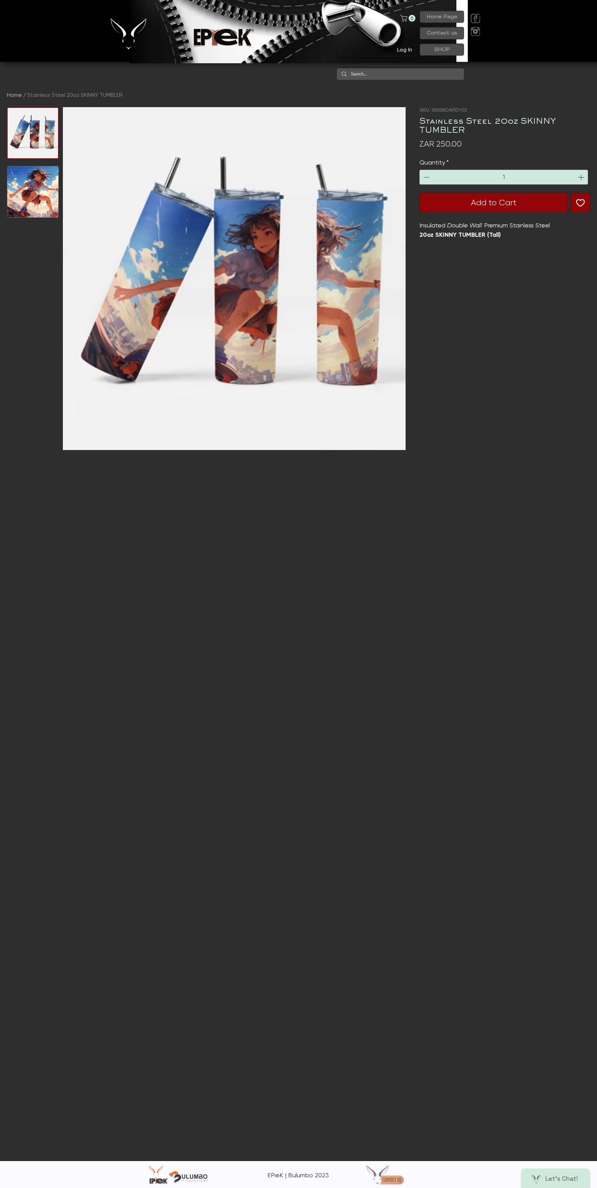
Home (14, 95)
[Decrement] (425, 177)
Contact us (442, 33)
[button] (408, 18)
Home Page (442, 16)
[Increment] (581, 177)
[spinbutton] (503, 177)
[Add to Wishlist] (580, 202)
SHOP (442, 49)
